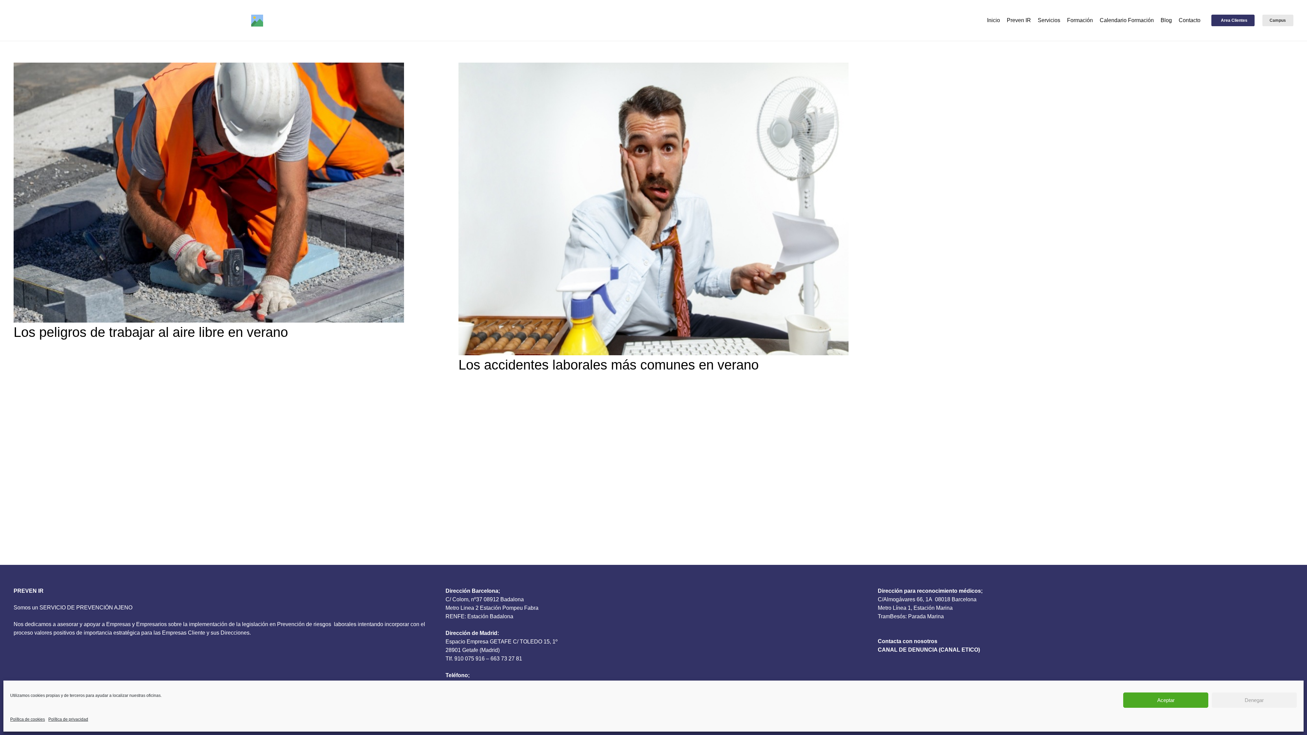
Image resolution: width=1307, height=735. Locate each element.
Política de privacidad (68, 719)
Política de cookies (27, 719)
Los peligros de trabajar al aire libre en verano (151, 332)
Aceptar (1166, 700)
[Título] (257, 21)
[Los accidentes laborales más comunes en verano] (653, 209)
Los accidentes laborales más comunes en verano (608, 364)
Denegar (1254, 700)
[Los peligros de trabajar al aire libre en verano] (209, 193)
